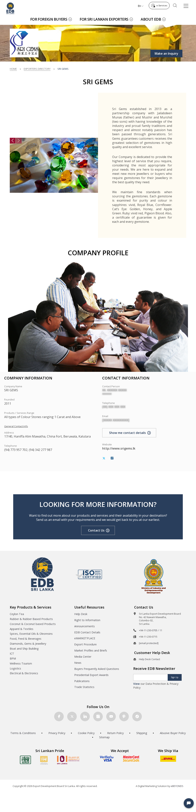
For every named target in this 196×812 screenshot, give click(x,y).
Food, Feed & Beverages (25, 638)
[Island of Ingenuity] (68, 760)
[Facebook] (59, 716)
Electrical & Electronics (24, 673)
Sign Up (174, 677)
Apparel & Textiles (21, 629)
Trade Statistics (84, 687)
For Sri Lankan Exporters (104, 19)
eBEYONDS (177, 786)
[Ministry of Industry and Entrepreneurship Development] (153, 576)
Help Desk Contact (149, 659)
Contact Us (96, 530)
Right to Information (87, 620)
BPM (13, 658)
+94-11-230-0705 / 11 (150, 630)
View (136, 684)
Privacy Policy (56, 733)
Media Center (82, 656)
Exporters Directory (37, 69)
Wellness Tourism (21, 663)
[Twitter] (103, 458)
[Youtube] (111, 716)
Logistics (15, 668)
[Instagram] (112, 458)
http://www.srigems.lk (118, 448)
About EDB (151, 19)
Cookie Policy (86, 733)
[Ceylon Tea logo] (25, 760)
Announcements (84, 626)
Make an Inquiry (166, 53)
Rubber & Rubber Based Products (31, 619)
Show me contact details (127, 433)
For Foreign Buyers (48, 19)
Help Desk (80, 614)
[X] (72, 716)
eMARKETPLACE (84, 638)
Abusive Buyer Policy (173, 733)
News (77, 663)
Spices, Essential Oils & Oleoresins (31, 633)
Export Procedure (85, 644)
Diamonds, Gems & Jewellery (28, 643)
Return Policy (115, 733)
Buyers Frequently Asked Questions (96, 669)
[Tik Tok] (137, 716)
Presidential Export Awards (91, 675)
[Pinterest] (124, 716)
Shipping (141, 733)
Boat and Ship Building (24, 648)
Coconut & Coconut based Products (33, 624)
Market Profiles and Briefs (90, 650)
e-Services (161, 5)
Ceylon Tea (17, 614)
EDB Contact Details (87, 632)
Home (13, 69)
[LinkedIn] (85, 716)
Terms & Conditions (23, 733)
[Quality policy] (89, 574)
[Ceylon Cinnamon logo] (44, 760)
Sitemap (104, 737)
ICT (12, 653)
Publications (82, 681)
